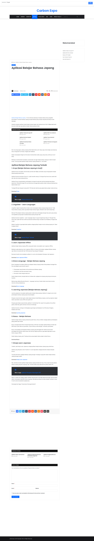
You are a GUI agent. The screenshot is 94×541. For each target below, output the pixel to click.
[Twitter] (20, 411)
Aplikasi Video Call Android (18, 454)
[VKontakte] (42, 94)
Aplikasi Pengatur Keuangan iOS (31, 372)
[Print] (48, 411)
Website (37, 488)
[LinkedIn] (30, 94)
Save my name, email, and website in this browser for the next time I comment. (29, 493)
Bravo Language (20, 286)
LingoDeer (18, 229)
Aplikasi (35, 16)
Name (13, 483)
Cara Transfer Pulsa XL (67, 57)
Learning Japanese (20, 312)
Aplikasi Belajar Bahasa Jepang (19, 117)
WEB (47, 16)
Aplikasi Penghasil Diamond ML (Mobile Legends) (34, 455)
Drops (17, 191)
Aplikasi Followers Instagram (50, 141)
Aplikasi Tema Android (49, 137)
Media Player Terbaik (28, 237)
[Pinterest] (36, 94)
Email (13, 488)
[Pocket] (48, 94)
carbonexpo (16, 90)
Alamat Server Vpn (27, 199)
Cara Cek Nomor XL (66, 59)
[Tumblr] (33, 94)
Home (17, 16)
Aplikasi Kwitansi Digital (25, 137)
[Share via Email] (45, 411)
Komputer (28, 16)
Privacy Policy (57, 16)
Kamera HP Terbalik (66, 54)
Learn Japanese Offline (21, 257)
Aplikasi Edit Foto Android (50, 133)
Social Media (41, 16)
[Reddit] (39, 94)
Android (23, 16)
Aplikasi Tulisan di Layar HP (26, 133)
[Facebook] (17, 411)
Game (51, 16)
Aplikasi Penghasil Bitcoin (50, 454)
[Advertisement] (47, 29)
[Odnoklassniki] (45, 94)
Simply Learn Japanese (21, 359)
